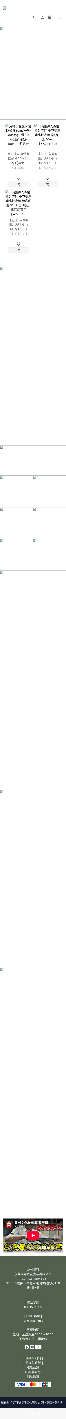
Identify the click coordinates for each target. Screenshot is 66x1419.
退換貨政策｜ (34, 1363)
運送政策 (33, 1367)
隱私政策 (33, 1376)
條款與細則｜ (34, 1358)
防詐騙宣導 (33, 1372)
